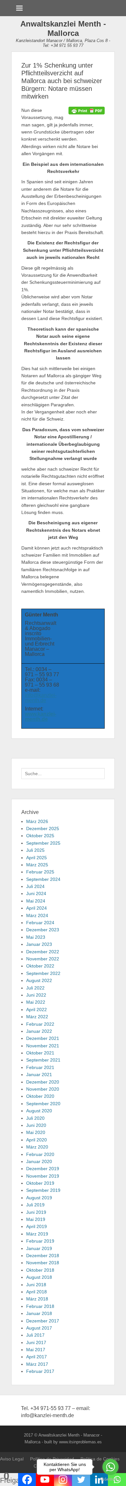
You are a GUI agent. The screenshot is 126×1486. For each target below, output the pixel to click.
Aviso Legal (12, 1458)
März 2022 (37, 1016)
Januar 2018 (39, 1313)
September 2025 (43, 843)
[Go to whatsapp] (110, 1467)
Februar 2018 (40, 1306)
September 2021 (43, 1060)
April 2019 (36, 1226)
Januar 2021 (39, 1074)
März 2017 (37, 1364)
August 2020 (39, 1110)
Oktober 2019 (40, 1183)
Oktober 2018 (40, 1270)
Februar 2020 (40, 1154)
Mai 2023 (35, 937)
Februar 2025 (40, 871)
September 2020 (43, 1103)
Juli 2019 (35, 1204)
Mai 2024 (35, 900)
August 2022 (39, 980)
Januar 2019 (39, 1248)
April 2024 (36, 908)
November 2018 (42, 1262)
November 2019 (42, 1176)
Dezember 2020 (42, 1082)
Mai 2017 (35, 1349)
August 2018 (39, 1277)
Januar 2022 (39, 1031)
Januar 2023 (39, 944)
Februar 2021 (40, 1067)
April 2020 (36, 1139)
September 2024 (43, 879)
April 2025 (36, 857)
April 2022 (36, 1009)
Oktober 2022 (40, 965)
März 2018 (37, 1298)
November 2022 (42, 958)
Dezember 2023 (42, 929)
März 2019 (37, 1233)
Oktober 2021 (40, 1052)
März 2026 (37, 821)
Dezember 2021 (42, 1038)
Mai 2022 (35, 1002)
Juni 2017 (36, 1342)
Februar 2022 (40, 1024)
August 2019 (39, 1197)
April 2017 (36, 1356)
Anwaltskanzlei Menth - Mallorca (63, 28)
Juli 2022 (35, 987)
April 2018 (36, 1291)
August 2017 (39, 1328)
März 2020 (37, 1146)
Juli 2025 (35, 850)
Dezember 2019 (42, 1168)
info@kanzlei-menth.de (41, 697)
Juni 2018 (36, 1284)
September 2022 (43, 973)
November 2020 (42, 1089)
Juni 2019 (36, 1212)
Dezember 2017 (42, 1320)
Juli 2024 (35, 886)
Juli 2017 (35, 1335)
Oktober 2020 (40, 1096)
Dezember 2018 (42, 1255)
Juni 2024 (36, 893)
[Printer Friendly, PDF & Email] (86, 110)
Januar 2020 (39, 1161)
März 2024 (37, 915)
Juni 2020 (36, 1125)
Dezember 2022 (42, 951)
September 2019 (43, 1190)
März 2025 (37, 864)
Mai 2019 (35, 1219)
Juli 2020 (35, 1118)
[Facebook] (27, 1479)
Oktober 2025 (40, 835)
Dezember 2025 (42, 828)
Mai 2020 (35, 1132)
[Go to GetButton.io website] (110, 1479)
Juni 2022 (36, 995)
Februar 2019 (40, 1241)
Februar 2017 (40, 1371)
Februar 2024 (40, 922)
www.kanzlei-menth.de (40, 716)
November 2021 (42, 1045)
